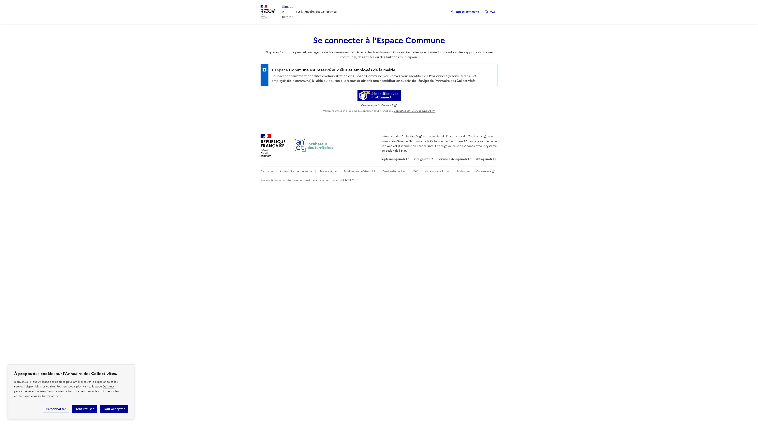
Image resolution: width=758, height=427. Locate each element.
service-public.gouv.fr (452, 159)
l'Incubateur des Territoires (464, 136)
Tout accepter (114, 408)
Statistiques (463, 171)
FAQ (492, 12)
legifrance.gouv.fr (393, 159)
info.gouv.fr (422, 159)
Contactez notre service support (412, 111)
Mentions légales (328, 171)
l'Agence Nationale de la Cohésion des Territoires (429, 141)
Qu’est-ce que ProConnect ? (377, 105)
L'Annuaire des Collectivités (399, 136)
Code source (483, 171)
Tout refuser (84, 408)
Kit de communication (437, 171)
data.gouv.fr (484, 159)
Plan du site (267, 171)
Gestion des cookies (394, 171)
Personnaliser (56, 408)
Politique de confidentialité (359, 171)
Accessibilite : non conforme (296, 171)
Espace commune (467, 12)
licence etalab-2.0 (341, 180)
